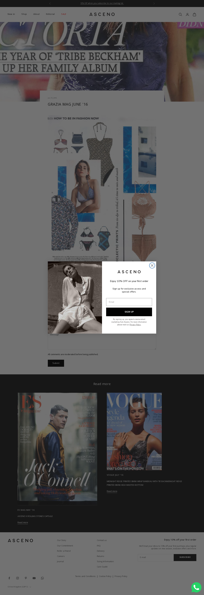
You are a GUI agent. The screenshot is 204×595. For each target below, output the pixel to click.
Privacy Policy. (135, 325)
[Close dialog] (152, 265)
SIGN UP (129, 311)
